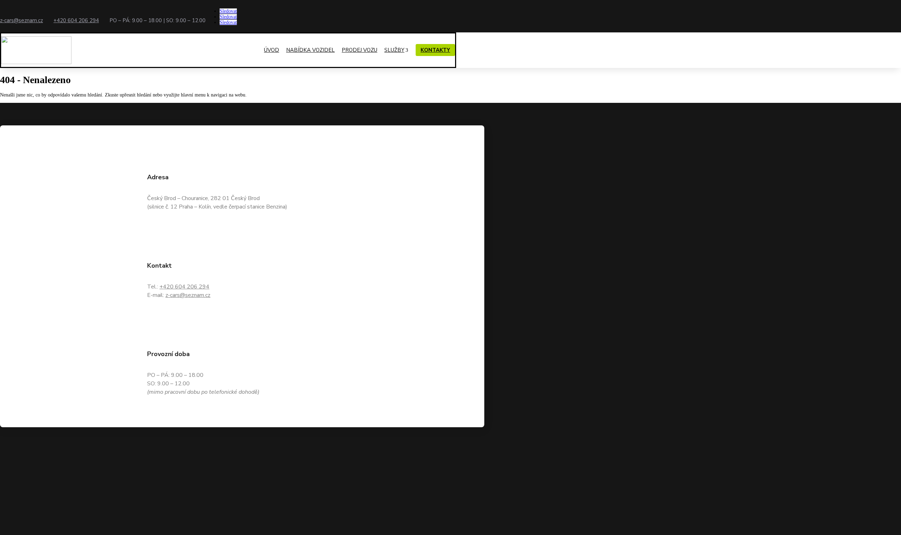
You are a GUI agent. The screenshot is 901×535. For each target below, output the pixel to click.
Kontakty (435, 50)
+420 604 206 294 (76, 20)
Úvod (271, 50)
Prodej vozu (359, 50)
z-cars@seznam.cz (21, 20)
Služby (394, 50)
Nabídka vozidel (310, 50)
